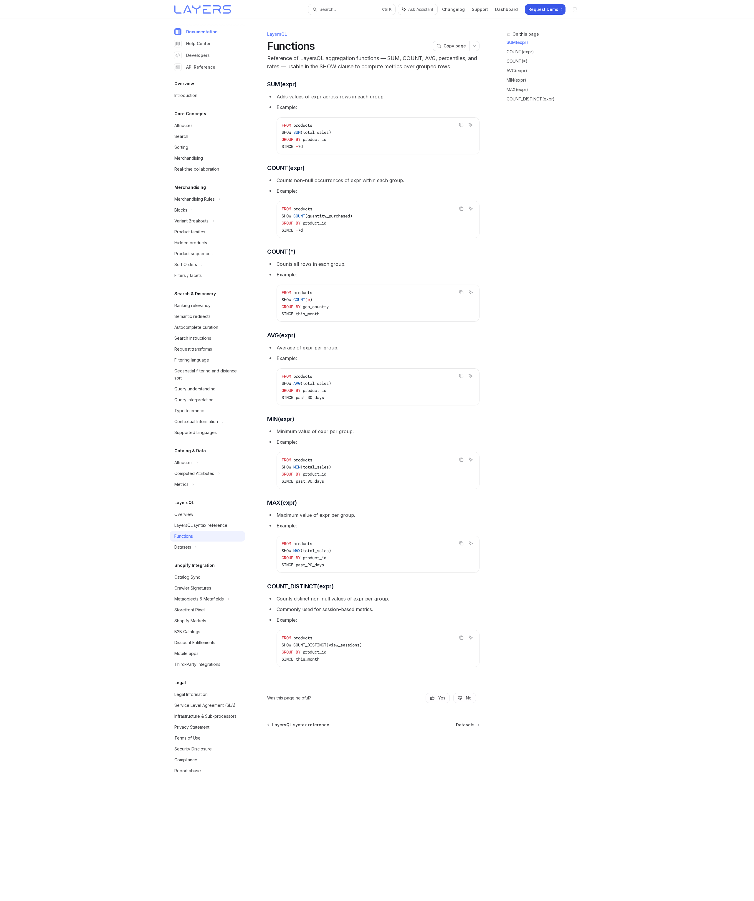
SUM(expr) (517, 42)
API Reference (200, 67)
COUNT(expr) (520, 51)
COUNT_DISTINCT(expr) (531, 98)
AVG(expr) (517, 70)
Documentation (202, 31)
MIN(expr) (516, 79)
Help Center (198, 43)
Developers (198, 55)
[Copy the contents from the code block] (461, 125)
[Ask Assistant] (470, 125)
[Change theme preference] (575, 9)
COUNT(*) (517, 61)
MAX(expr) (517, 89)
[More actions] (474, 46)
